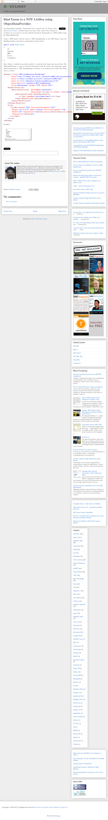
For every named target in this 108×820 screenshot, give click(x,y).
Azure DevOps (78, 716)
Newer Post (8, 211)
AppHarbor (76, 713)
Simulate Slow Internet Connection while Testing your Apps (92, 473)
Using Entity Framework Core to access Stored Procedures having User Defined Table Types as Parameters (88, 135)
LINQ (75, 549)
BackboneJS (77, 696)
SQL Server (77, 353)
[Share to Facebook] (36, 190)
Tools (75, 584)
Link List (76, 622)
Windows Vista (78, 689)
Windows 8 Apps (78, 660)
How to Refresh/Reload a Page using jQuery (88, 161)
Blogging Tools (78, 699)
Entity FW (76, 668)
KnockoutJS (77, 632)
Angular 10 (76, 710)
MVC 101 (76, 629)
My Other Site (77, 356)
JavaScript (76, 546)
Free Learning (78, 560)
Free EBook (77, 598)
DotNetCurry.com (54, 171)
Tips (74, 685)
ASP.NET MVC (78, 541)
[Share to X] (34, 190)
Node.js (75, 672)
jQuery (75, 349)
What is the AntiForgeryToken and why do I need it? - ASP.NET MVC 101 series (87, 176)
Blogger (57, 816)
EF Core (76, 723)
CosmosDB (77, 675)
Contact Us (77, 363)
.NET (75, 575)
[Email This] (30, 190)
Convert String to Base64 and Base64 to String (88, 203)
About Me (76, 360)
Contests (76, 665)
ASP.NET (76, 346)
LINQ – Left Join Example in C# (83, 186)
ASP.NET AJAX (78, 616)
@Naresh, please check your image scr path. (88, 233)
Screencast (77, 741)
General (76, 625)
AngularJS (76, 635)
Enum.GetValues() (13, 31)
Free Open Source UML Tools (83, 189)
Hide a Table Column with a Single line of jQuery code (91, 398)
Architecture (77, 646)
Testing (75, 744)
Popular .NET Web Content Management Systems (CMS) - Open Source (92, 412)
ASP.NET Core (78, 639)
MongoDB (76, 679)
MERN (75, 730)
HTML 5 (75, 601)
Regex (75, 737)
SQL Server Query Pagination (83, 512)
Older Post (62, 211)
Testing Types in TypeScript (82, 763)
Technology (77, 649)
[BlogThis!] (32, 190)
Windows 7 (76, 591)
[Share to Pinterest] (38, 190)
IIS (74, 727)
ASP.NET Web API (79, 604)
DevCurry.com (39, 807)
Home (35, 211)
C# (74, 553)
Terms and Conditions (52, 807)
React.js (76, 682)
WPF (74, 594)
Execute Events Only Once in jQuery (85, 450)
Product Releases (79, 563)
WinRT (75, 656)
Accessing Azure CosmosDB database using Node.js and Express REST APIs (88, 141)
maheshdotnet (31, 173)
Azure (75, 613)
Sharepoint (76, 610)
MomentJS (76, 734)
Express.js (76, 703)
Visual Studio (77, 572)
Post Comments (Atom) (39, 219)
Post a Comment (11, 201)
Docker (75, 720)
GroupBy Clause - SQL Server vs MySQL (87, 504)
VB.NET (75, 568)
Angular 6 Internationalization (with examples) (88, 150)
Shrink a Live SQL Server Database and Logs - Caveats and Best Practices (88, 516)
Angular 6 (76, 692)
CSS (74, 587)
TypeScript (76, 706)
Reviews (76, 653)
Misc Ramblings (78, 579)
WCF (75, 642)
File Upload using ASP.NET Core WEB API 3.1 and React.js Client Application (88, 129)
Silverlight (76, 556)
